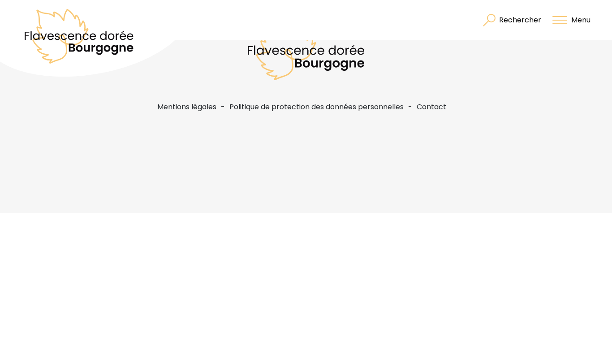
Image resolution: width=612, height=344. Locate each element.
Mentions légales (186, 107)
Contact (431, 107)
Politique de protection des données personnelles (316, 107)
